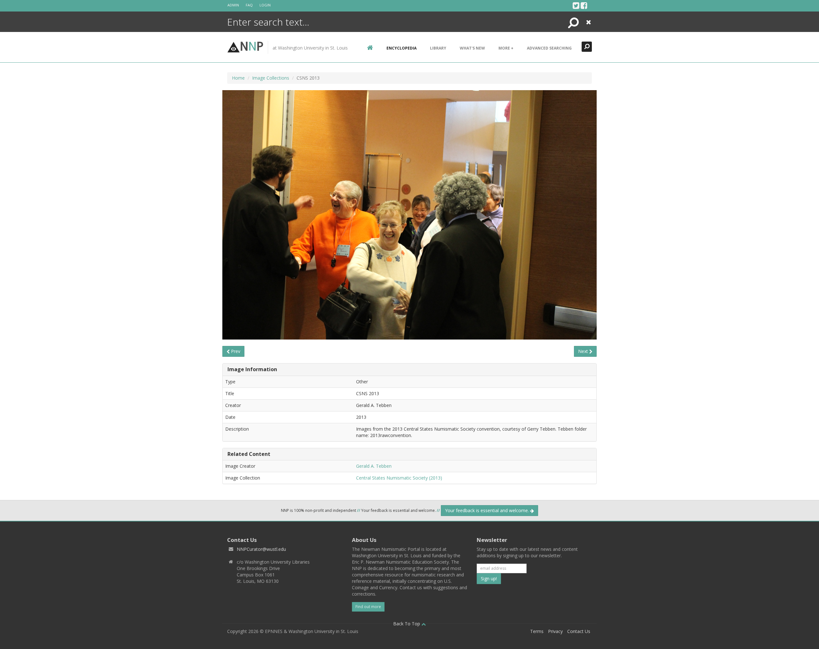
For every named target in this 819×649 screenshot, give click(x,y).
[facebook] (584, 5)
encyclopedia (401, 48)
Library (438, 48)
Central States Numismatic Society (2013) (399, 478)
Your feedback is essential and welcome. (487, 510)
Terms (537, 631)
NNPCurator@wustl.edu (261, 549)
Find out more (368, 606)
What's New (472, 48)
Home (238, 78)
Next (583, 351)
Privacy (555, 631)
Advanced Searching (549, 48)
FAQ (249, 5)
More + (505, 48)
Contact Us (578, 631)
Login (265, 5)
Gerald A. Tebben (374, 466)
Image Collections (270, 78)
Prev (235, 351)
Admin (233, 5)
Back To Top (407, 624)
